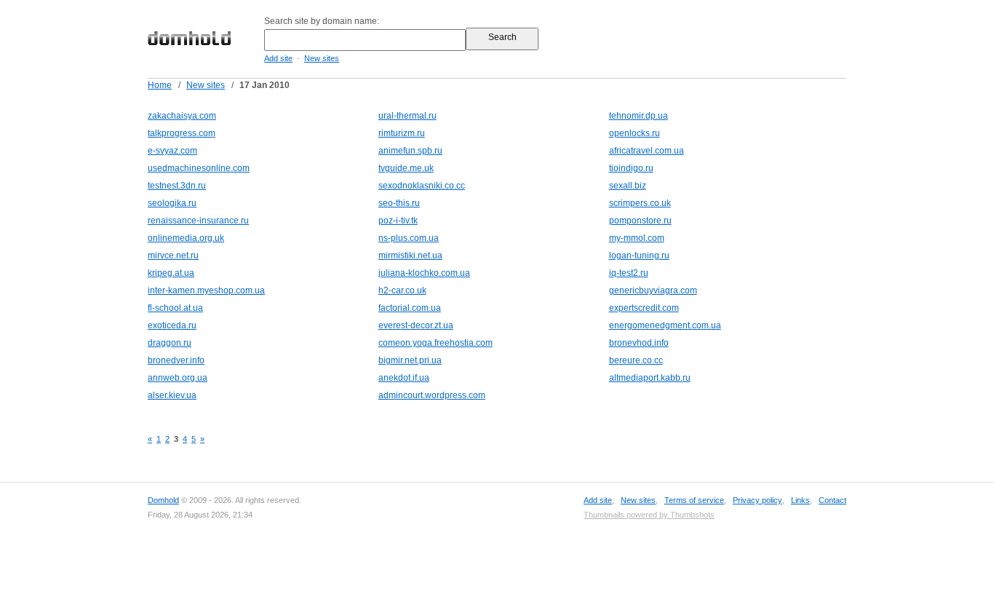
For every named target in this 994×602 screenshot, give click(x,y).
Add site (278, 58)
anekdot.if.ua (403, 378)
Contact (832, 500)
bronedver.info (176, 360)
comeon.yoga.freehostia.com (435, 343)
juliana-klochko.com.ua (424, 273)
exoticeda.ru (172, 325)
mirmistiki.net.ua (410, 255)
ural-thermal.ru (407, 116)
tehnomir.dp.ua (638, 116)
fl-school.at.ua (175, 308)
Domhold (163, 500)
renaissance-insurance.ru (198, 220)
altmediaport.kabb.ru (650, 378)
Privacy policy (757, 500)
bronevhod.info (639, 343)
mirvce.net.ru (173, 255)
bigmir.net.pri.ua (410, 360)
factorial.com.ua (409, 308)
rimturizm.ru (401, 133)
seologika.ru (172, 203)
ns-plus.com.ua (408, 238)
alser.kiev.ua (172, 395)
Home (160, 85)
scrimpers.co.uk (640, 203)
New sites (321, 58)
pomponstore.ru (640, 220)
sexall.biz (627, 186)
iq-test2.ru (628, 273)
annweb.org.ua (177, 378)
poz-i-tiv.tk (398, 220)
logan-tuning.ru (639, 255)
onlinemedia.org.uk (186, 238)
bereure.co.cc (636, 360)
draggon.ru (169, 343)
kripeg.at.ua (171, 273)
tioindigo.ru (631, 168)
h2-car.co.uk (402, 290)
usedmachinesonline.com (199, 168)
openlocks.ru (634, 133)
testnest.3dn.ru (177, 186)
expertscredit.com (644, 308)
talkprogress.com (181, 133)
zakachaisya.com (182, 116)
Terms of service (694, 500)
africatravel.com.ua (646, 151)
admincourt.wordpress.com (431, 395)
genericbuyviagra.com (653, 290)
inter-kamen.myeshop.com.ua (206, 290)
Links (800, 500)
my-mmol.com (636, 238)
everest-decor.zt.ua (415, 325)
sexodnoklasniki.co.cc (421, 186)
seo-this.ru (399, 203)
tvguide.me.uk (406, 168)
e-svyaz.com (172, 151)
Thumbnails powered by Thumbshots (649, 514)
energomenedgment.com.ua (665, 325)
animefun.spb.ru (410, 151)
